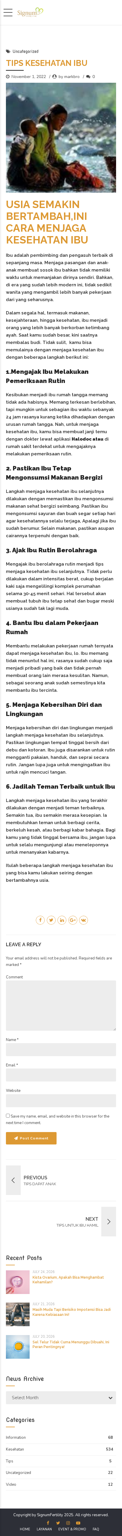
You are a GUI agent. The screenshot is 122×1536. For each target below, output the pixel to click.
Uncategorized (25, 51)
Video (11, 1484)
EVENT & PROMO (72, 1529)
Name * (12, 1040)
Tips (9, 1461)
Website (13, 1090)
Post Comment (34, 1138)
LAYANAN (44, 1529)
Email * (12, 1065)
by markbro (69, 76)
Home (25, 1529)
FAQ (96, 1529)
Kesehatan (15, 1449)
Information (16, 1437)
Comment (14, 977)
